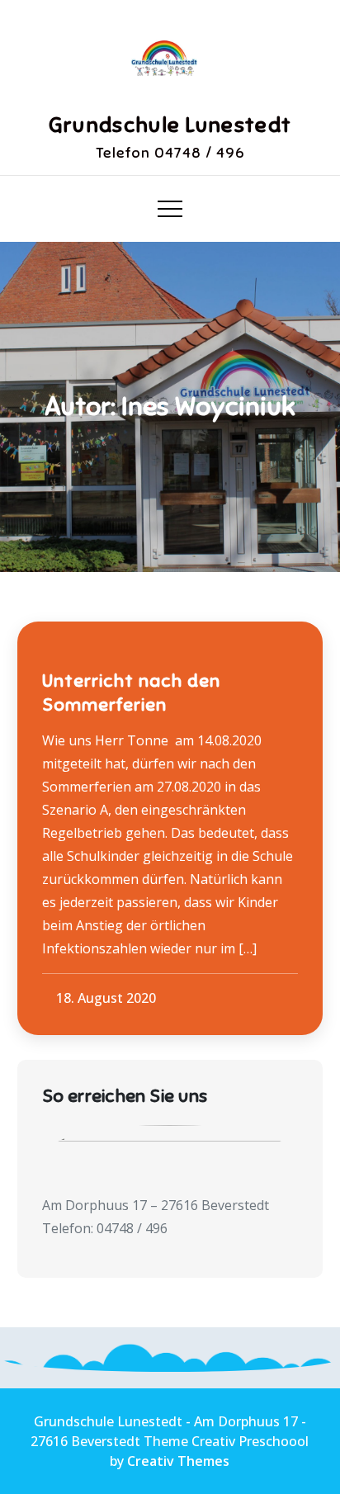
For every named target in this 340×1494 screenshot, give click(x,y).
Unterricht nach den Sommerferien (131, 692)
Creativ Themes (178, 1461)
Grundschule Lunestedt (170, 125)
